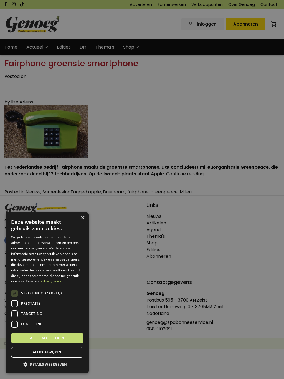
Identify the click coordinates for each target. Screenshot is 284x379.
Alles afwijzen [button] (47, 352)
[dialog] (142, 189)
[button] (47, 364)
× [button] (82, 218)
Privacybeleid (51, 281)
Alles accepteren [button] (47, 338)
